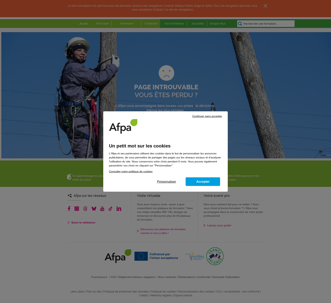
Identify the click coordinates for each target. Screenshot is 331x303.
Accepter (203, 181)
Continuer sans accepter (207, 116)
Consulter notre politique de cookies (130, 171)
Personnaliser (166, 181)
